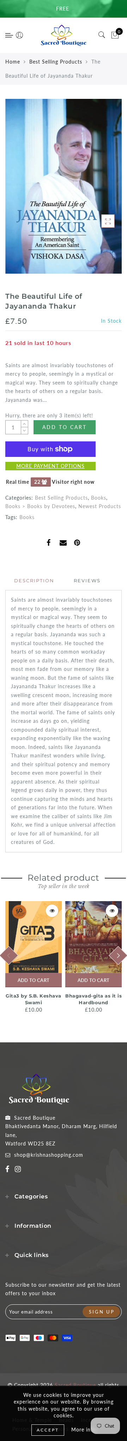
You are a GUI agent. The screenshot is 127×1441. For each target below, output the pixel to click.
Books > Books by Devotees (40, 506)
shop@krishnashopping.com (48, 1155)
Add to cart (33, 980)
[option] (34, 957)
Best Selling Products (55, 62)
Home (12, 62)
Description (34, 580)
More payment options (50, 466)
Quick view (52, 911)
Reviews (87, 580)
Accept (48, 1430)
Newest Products (99, 506)
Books (98, 498)
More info (83, 1430)
